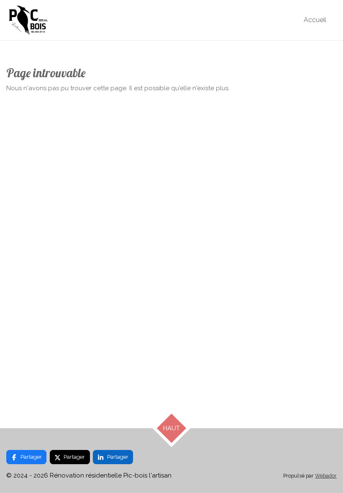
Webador (326, 476)
